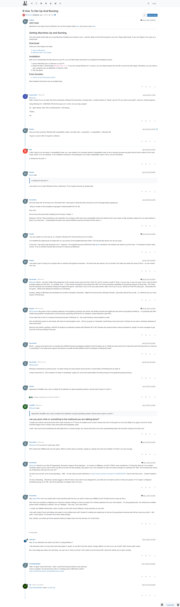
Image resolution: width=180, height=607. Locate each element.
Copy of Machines (39, 50)
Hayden (31, 20)
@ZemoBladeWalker (39, 584)
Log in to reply (152, 15)
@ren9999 (36, 498)
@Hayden (42, 95)
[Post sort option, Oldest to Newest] (144, 15)
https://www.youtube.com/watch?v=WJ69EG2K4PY (108, 474)
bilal (30, 149)
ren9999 (32, 405)
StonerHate (32, 200)
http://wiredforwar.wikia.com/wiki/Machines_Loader (46, 571)
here (77, 26)
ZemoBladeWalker (34, 564)
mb (30, 585)
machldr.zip (51, 587)
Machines (28, 15)
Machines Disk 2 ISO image (42, 52)
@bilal (31, 175)
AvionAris (32, 539)
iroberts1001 (33, 95)
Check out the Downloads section (44, 77)
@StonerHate (39, 308)
